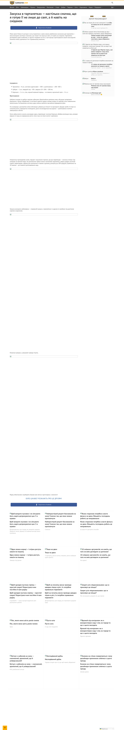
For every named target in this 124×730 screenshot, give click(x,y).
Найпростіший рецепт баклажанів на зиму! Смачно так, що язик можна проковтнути (59, 524)
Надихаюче (83, 7)
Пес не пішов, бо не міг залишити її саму (101, 24)
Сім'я (76, 7)
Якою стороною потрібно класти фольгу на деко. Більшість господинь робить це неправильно (96, 524)
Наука (91, 7)
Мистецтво (50, 7)
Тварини (70, 7)
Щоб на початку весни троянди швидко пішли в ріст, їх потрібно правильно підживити (61, 595)
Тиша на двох (50, 552)
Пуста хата (49, 624)
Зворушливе (41, 7)
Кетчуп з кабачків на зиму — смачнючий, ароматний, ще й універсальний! (26, 665)
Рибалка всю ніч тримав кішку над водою (101, 86)
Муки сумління (98, 71)
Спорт (57, 7)
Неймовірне (24, 7)
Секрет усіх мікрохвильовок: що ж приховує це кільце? (94, 591)
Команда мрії (96, 93)
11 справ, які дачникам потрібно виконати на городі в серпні (101, 65)
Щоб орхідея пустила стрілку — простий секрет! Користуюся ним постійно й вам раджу (26, 595)
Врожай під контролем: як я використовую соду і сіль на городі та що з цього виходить (95, 630)
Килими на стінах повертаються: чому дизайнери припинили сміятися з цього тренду (96, 666)
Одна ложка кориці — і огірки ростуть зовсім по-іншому (25, 556)
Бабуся (93, 78)
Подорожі (97, 7)
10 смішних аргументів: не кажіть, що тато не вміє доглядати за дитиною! (95, 556)
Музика (32, 7)
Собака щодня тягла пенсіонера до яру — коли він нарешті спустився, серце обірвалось (101, 37)
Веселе (12, 7)
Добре (63, 7)
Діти (17, 7)
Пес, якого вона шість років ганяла (23, 624)
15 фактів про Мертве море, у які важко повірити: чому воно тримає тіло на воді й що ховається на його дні (102, 52)
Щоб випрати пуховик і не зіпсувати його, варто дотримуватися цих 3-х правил (24, 524)
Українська (104, 729)
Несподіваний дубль (53, 659)
